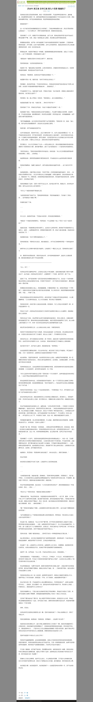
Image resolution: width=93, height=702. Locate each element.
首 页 (28, 1)
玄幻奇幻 (54, 1)
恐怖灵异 (43, 1)
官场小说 (52, 3)
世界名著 (58, 1)
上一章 (26, 695)
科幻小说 (51, 1)
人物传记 (60, 3)
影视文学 (44, 3)
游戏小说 (48, 3)
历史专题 (64, 3)
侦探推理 (47, 1)
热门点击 (68, 3)
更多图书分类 (71, 1)
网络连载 (29, 3)
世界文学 (35, 1)
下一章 (26, 693)
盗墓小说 (56, 3)
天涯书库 (19, 5)
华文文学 (31, 1)
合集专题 (66, 1)
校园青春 (36, 3)
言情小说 (39, 1)
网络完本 (33, 3)
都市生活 (40, 3)
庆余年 (23, 5)
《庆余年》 (27, 698)
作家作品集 (72, 3)
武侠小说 (62, 1)
